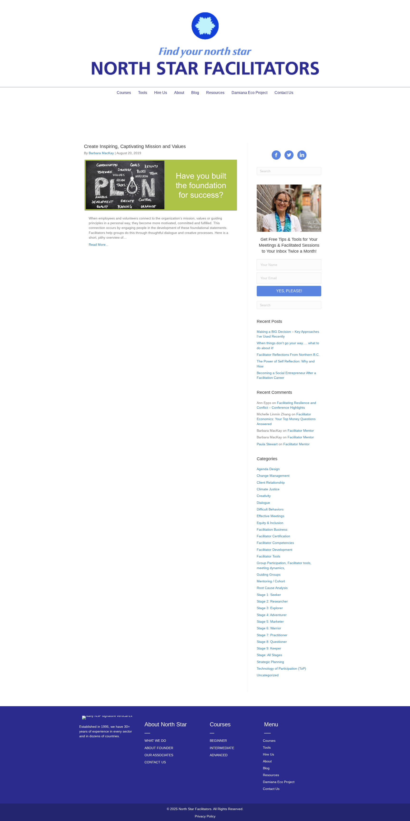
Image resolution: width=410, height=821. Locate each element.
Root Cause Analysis (272, 588)
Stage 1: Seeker (269, 595)
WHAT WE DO (155, 740)
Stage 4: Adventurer (272, 615)
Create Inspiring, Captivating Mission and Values (135, 146)
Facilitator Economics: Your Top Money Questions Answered (286, 419)
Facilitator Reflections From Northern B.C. (288, 355)
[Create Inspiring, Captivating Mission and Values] (161, 185)
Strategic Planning (270, 662)
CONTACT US (155, 762)
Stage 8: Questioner (272, 642)
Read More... (98, 244)
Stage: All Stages (269, 655)
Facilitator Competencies (275, 543)
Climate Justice (268, 489)
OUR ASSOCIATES (158, 755)
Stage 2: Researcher (272, 601)
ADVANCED (219, 755)
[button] (289, 291)
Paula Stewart (267, 444)
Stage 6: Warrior (269, 628)
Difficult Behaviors (270, 509)
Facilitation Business (272, 529)
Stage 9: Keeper (269, 648)
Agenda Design (268, 469)
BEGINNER (218, 740)
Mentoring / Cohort (271, 581)
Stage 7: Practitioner (272, 635)
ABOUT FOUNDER (158, 748)
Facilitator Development (274, 550)
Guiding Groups (268, 574)
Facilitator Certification (273, 536)
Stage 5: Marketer (270, 621)
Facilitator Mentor (301, 430)
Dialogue (263, 503)
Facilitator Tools (268, 556)
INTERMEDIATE (222, 748)
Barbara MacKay (101, 153)
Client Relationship (271, 482)
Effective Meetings (270, 516)
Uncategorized (268, 675)
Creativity (264, 496)
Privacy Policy (205, 816)
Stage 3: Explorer (270, 608)
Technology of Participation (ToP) (281, 668)
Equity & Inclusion (270, 523)
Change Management (273, 476)
